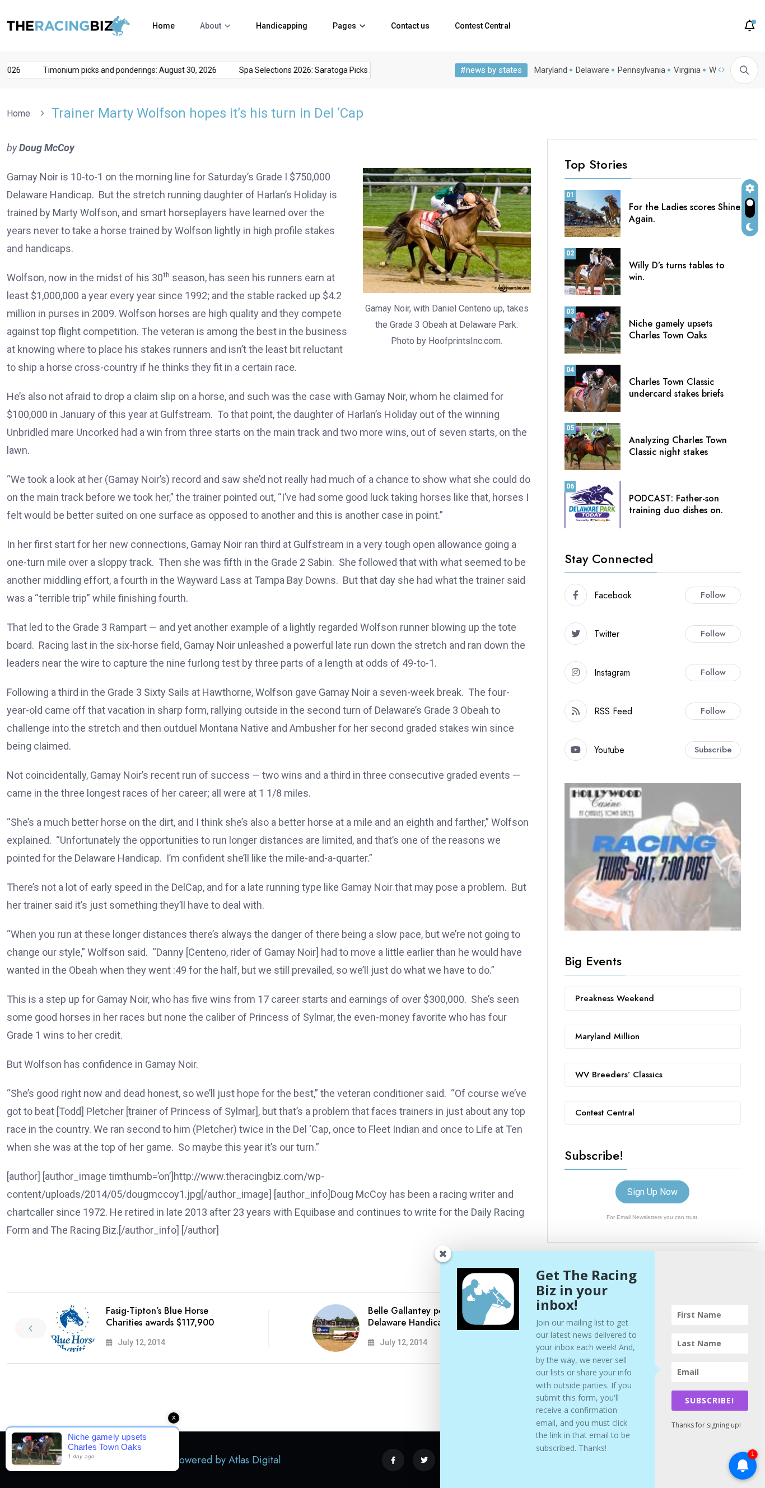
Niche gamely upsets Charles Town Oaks (670, 329)
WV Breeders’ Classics (619, 1074)
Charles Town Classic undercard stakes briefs (676, 387)
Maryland (550, 70)
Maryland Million (607, 1036)
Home (163, 25)
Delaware (592, 70)
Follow (713, 595)
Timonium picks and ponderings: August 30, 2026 (119, 70)
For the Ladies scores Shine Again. (684, 213)
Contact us (410, 25)
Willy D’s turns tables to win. (677, 271)
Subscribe (713, 749)
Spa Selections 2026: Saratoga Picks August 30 (311, 70)
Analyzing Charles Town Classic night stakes (678, 446)
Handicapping (281, 25)
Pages (344, 25)
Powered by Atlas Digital (227, 1460)
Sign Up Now (652, 1192)
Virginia (687, 70)
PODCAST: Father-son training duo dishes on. (676, 504)
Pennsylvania (641, 70)
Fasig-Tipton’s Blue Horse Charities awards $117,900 (160, 1316)
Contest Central (483, 25)
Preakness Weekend (614, 998)
